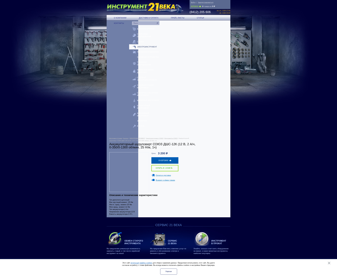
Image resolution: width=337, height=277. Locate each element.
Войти (193, 2)
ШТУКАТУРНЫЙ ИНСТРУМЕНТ (143, 107)
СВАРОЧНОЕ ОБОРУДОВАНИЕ (144, 35)
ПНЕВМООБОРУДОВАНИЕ (148, 52)
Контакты (119, 23)
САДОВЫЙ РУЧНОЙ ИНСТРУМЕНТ (145, 86)
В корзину (164, 160)
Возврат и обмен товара (165, 180)
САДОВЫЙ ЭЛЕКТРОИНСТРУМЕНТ (147, 79)
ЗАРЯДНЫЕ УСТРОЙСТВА (148, 57)
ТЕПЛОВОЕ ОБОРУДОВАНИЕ (144, 63)
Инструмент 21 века (115, 138)
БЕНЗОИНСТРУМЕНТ (146, 29)
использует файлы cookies (141, 263)
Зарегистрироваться (205, 2)
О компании (120, 18)
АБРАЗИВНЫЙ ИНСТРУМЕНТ (143, 114)
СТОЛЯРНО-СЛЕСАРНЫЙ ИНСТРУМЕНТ (147, 94)
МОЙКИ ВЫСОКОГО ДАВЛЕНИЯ (145, 71)
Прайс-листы (177, 18)
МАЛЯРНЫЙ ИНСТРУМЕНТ (148, 100)
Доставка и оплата (148, 18)
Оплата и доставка (163, 175)
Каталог (125, 138)
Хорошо (168, 271)
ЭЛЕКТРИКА (142, 121)
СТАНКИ (140, 42)
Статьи (200, 18)
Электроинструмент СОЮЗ (154, 138)
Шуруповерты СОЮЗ (170, 138)
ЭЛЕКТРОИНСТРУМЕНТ (147, 47)
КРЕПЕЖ (140, 126)
